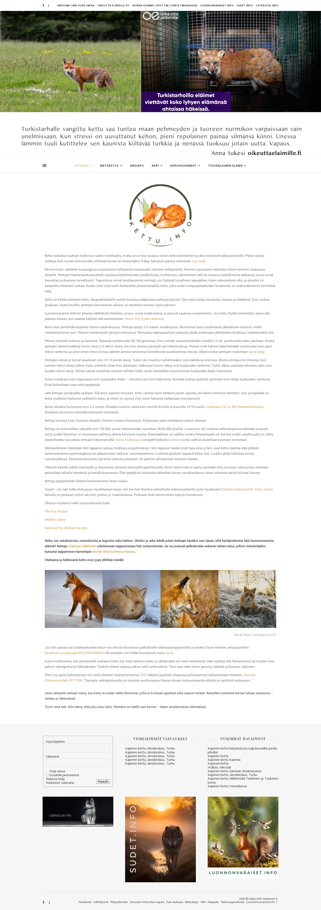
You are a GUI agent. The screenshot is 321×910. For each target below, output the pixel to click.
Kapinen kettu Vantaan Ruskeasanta (234, 771)
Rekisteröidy (55, 779)
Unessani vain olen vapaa (76, 5)
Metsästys (192, 902)
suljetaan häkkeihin (82, 546)
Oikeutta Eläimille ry (113, 5)
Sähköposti (100, 902)
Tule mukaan (174, 902)
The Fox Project (56, 511)
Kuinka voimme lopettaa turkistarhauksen (165, 5)
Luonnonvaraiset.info (217, 5)
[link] (75, 653)
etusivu (82, 165)
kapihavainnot (183, 165)
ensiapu (137, 165)
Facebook (85, 902)
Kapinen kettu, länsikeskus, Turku (150, 748)
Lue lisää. (199, 261)
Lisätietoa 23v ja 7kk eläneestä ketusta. (235, 407)
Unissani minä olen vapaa (147, 902)
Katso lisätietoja (128, 440)
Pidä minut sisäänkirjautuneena (64, 773)
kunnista (175, 440)
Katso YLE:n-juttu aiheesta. (144, 319)
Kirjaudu (103, 781)
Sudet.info (245, 5)
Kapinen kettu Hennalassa (227, 786)
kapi (155, 165)
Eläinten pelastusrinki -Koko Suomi (247, 489)
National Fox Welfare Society (66, 528)
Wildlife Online (55, 520)
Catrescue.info (267, 5)
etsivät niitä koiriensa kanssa (113, 552)
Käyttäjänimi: (55, 741)
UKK (203, 902)
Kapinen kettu (218, 756)
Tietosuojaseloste (232, 902)
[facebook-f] (44, 5)
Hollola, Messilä (219, 767)
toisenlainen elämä (225, 165)
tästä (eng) (256, 352)
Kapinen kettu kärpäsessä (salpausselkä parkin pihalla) (242, 750)
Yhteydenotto (119, 902)
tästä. (170, 653)
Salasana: (52, 756)
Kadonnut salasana (60, 782)
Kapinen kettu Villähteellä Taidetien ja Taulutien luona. (243, 780)
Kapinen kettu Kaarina (224, 759)
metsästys (109, 165)
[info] (48, 5)
